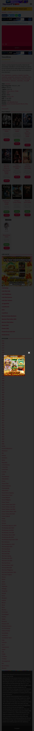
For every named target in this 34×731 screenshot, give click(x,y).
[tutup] (29, 353)
